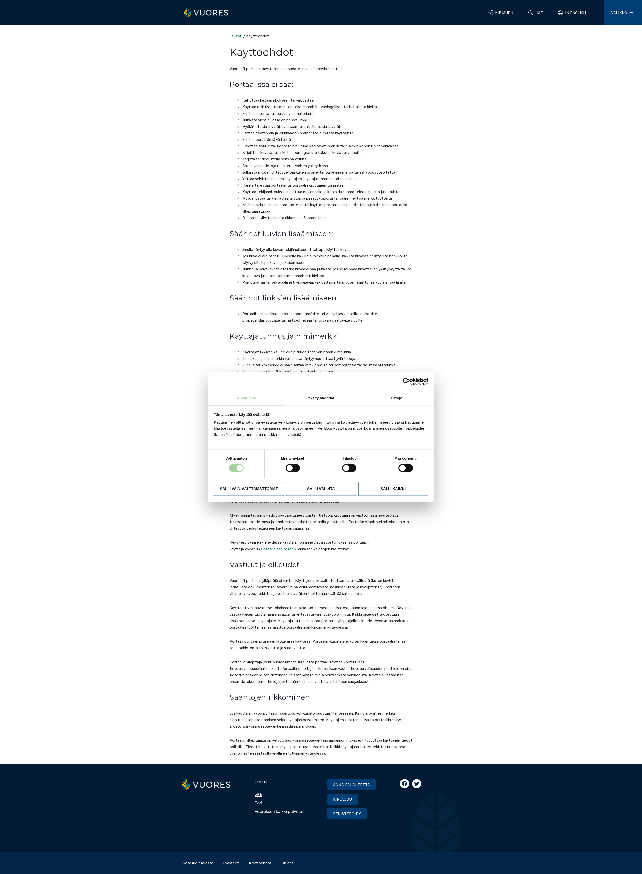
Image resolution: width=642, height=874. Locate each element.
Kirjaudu (504, 12)
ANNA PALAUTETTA (351, 784)
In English (575, 12)
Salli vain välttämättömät (249, 488)
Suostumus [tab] (246, 398)
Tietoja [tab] (396, 398)
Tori (258, 802)
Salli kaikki (393, 488)
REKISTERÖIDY (347, 813)
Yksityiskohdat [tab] (321, 398)
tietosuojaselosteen (278, 548)
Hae (539, 12)
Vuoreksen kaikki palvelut (279, 811)
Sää (258, 794)
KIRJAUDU (342, 799)
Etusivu (236, 35)
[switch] (289, 468)
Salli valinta (321, 488)
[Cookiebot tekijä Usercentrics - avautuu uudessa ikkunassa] (406, 381)
